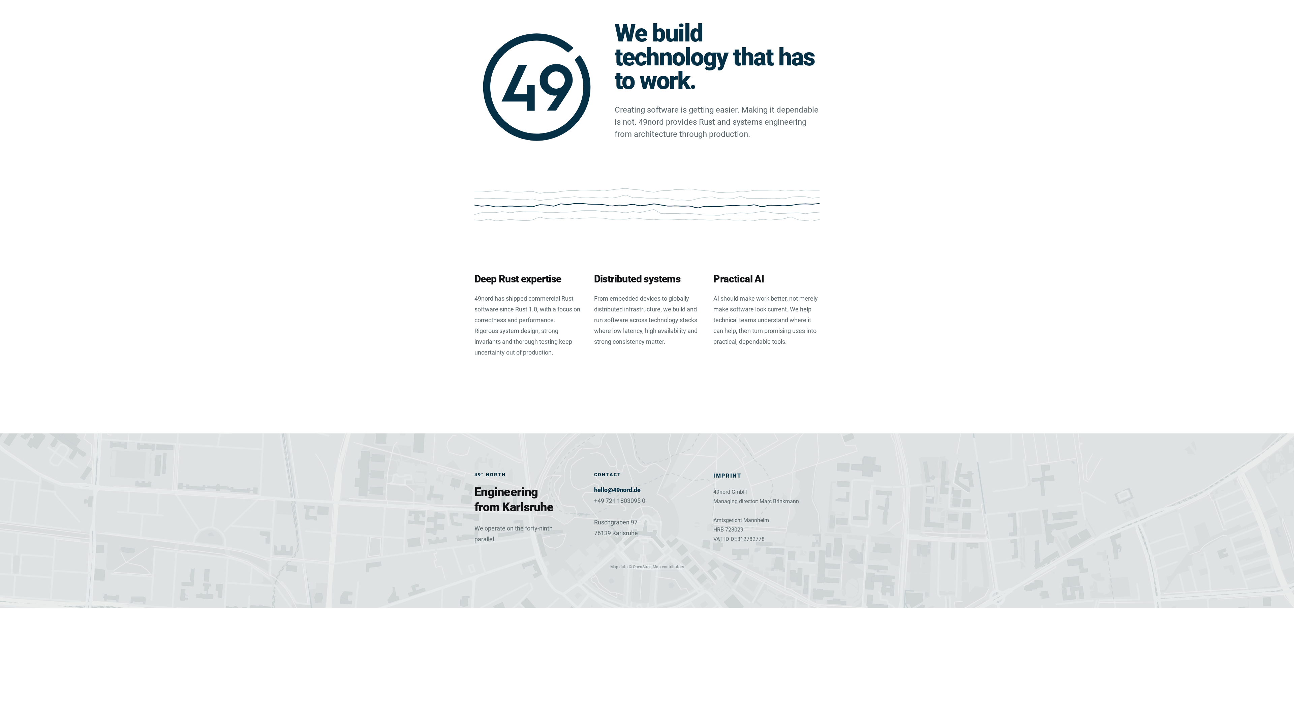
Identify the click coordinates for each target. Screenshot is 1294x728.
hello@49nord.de (617, 489)
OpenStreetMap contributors (658, 567)
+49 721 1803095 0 (619, 500)
